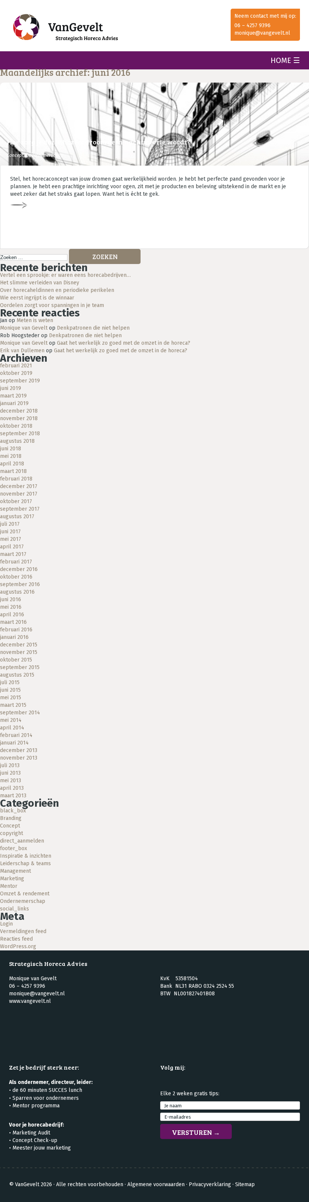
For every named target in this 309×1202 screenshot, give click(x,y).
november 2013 (18, 758)
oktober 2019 (16, 373)
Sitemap (245, 1184)
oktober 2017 (16, 501)
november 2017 (18, 494)
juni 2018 (10, 448)
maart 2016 (13, 622)
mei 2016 (10, 607)
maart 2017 (13, 554)
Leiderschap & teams (25, 863)
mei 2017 (10, 539)
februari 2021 (16, 365)
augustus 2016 (17, 592)
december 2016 (19, 569)
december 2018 (19, 411)
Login (6, 924)
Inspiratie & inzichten (25, 856)
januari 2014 (14, 743)
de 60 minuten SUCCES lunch (47, 1090)
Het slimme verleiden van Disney (39, 282)
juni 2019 (10, 388)
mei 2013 (10, 780)
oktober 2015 (16, 660)
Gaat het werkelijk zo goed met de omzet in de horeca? (123, 343)
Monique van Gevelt (23, 328)
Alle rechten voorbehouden (89, 1184)
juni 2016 (10, 599)
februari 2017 (16, 562)
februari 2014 (16, 735)
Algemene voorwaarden (156, 1184)
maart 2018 (13, 471)
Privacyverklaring (210, 1184)
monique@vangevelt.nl (262, 33)
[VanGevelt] (96, 29)
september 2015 (20, 667)
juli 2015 (10, 682)
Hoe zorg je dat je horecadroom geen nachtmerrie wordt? (98, 141)
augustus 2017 (17, 516)
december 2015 (18, 645)
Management (15, 871)
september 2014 (20, 712)
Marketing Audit (31, 1133)
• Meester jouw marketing (40, 1148)
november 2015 (18, 652)
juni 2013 (10, 773)
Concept (15, 155)
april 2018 (12, 464)
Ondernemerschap (44, 155)
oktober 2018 (16, 426)
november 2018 (19, 418)
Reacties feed (16, 939)
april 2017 (12, 546)
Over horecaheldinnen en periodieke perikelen (57, 290)
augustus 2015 (17, 675)
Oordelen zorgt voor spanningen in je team (52, 305)
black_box (13, 810)
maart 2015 (13, 705)
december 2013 (18, 750)
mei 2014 (10, 720)
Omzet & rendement (24, 893)
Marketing (12, 878)
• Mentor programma (34, 1105)
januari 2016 (14, 637)
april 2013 (12, 788)
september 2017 (20, 509)
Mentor (8, 886)
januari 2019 (14, 403)
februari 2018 (16, 479)
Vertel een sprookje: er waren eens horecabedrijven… (65, 275)
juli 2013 (10, 765)
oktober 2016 (16, 577)
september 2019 (20, 381)
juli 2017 (10, 524)
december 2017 (18, 486)
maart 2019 (13, 396)
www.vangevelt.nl (30, 1001)
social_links (14, 909)
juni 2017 (10, 531)
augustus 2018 (17, 441)
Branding (10, 818)
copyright (11, 833)
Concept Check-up (34, 1140)
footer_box (13, 848)
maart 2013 (13, 795)
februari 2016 (16, 629)
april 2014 (12, 728)
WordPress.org (18, 946)
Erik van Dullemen (22, 350)
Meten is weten (35, 320)
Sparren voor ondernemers (45, 1098)
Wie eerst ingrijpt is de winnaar (37, 298)
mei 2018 (10, 456)
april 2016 (12, 614)
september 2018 (20, 433)
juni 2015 (10, 690)
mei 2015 (10, 697)
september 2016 (20, 584)
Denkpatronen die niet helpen (93, 328)
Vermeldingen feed (23, 931)
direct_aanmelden (22, 841)
